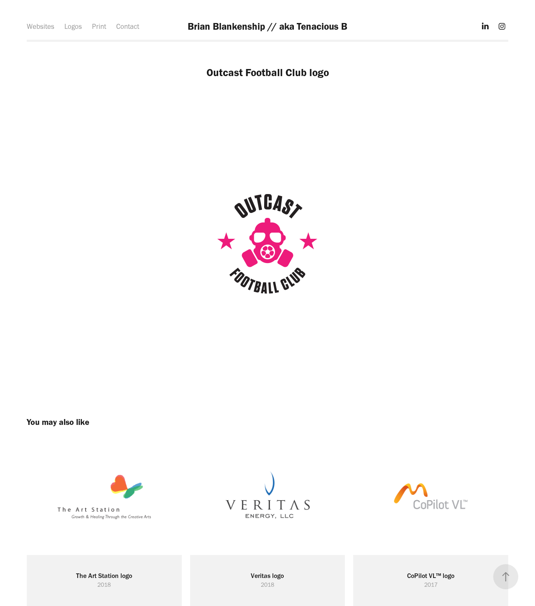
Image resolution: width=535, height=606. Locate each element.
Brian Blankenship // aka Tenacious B (267, 26)
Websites (40, 26)
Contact (127, 26)
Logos (73, 26)
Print (99, 26)
